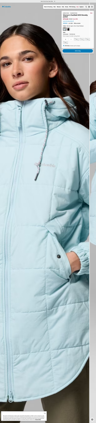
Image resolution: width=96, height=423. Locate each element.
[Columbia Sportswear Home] (6, 6)
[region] (48, 213)
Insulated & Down (73, 13)
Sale (77, 7)
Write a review (77, 23)
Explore (81, 7)
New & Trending (48, 7)
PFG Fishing (72, 7)
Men (54, 7)
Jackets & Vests (66, 13)
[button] (92, 419)
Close (45, 413)
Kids (63, 7)
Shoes (66, 7)
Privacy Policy (38, 419)
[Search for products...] (86, 6)
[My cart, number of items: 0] (92, 6)
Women (59, 7)
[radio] (64, 29)
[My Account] (89, 6)
